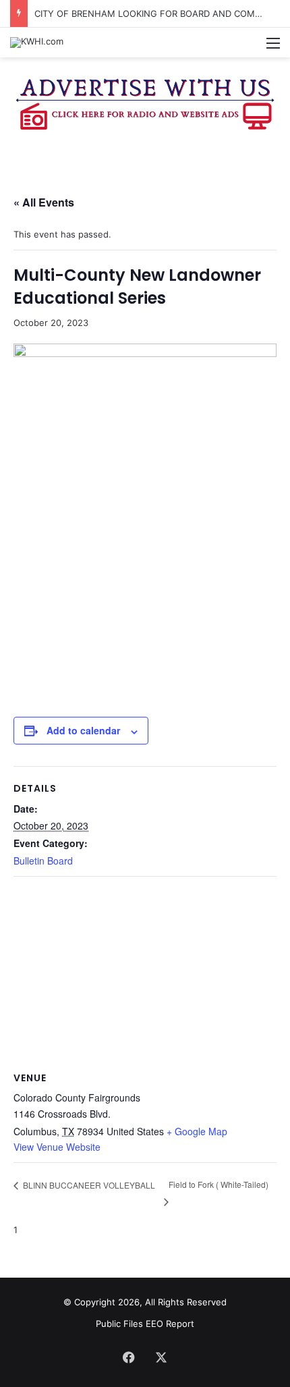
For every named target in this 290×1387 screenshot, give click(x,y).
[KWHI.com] (36, 42)
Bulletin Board (43, 860)
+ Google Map (197, 1131)
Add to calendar (83, 730)
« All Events (43, 202)
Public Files (121, 1323)
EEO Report (170, 1323)
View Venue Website (56, 1146)
